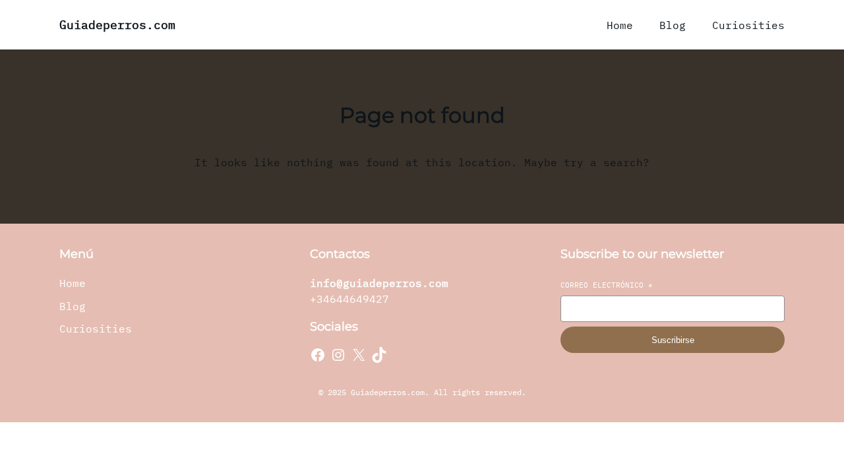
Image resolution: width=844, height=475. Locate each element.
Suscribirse (672, 340)
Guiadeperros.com (117, 24)
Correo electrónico (606, 285)
